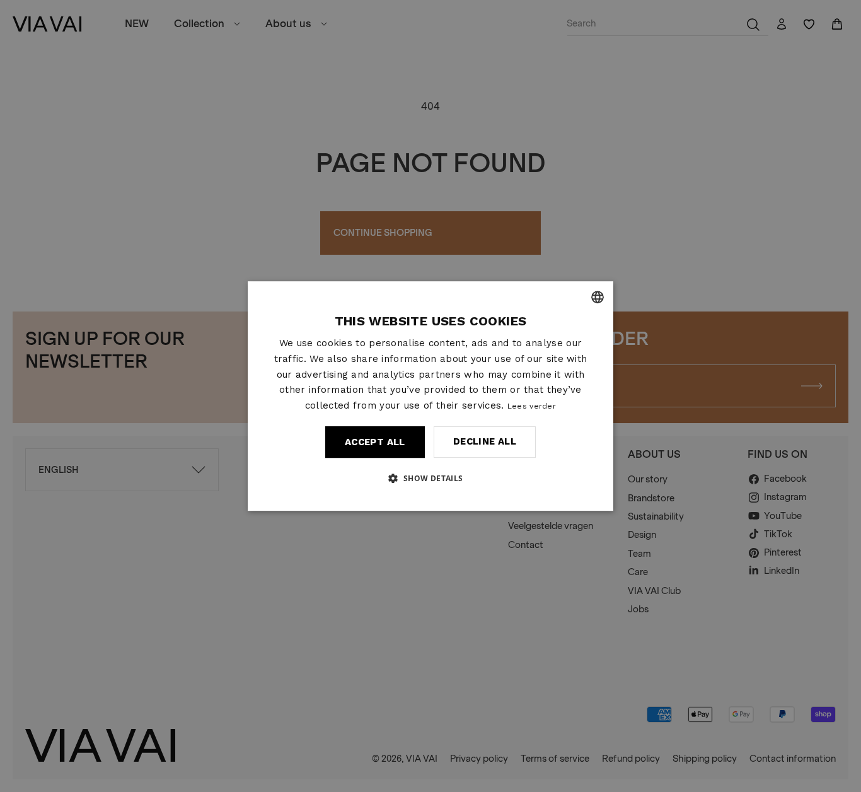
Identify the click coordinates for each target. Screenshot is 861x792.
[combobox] (597, 297)
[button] (430, 478)
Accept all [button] (375, 442)
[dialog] (430, 396)
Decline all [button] (484, 441)
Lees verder (531, 406)
